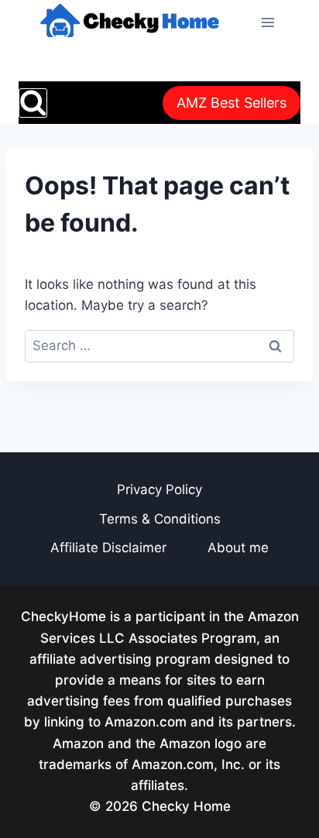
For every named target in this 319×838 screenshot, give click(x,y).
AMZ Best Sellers (231, 102)
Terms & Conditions (160, 519)
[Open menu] (267, 22)
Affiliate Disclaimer (108, 547)
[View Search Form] (33, 102)
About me (238, 547)
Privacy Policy (159, 489)
